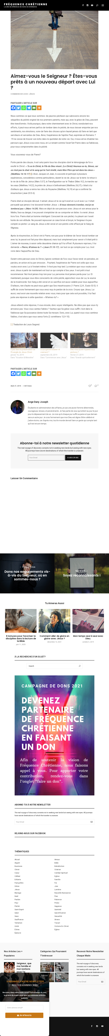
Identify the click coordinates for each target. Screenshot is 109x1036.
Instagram (87, 5)
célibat (17, 876)
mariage (18, 893)
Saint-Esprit (19, 910)
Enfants (18, 880)
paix (56, 896)
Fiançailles (19, 883)
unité (17, 926)
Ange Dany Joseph (38, 401)
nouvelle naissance (62, 893)
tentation (18, 923)
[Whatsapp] (23, 107)
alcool (17, 860)
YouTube (92, 5)
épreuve (18, 933)
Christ (17, 870)
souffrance (19, 920)
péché (17, 906)
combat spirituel (61, 873)
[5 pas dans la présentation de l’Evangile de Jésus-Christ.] (24, 340)
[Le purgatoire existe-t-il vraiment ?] (54, 340)
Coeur (17, 873)
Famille (57, 880)
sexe (16, 916)
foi (55, 883)
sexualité (58, 916)
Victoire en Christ (61, 926)
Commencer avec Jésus (23, 94)
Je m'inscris (25, 1015)
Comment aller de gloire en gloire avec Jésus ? (54, 637)
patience (58, 900)
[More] (39, 107)
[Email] (34, 107)
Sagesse (58, 906)
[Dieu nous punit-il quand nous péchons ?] (83, 340)
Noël (16, 896)
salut (17, 913)
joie (56, 886)
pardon (17, 900)
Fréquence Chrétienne (26, 4)
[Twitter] (18, 107)
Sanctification (60, 913)
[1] (12, 324)
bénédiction (59, 866)
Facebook (83, 5)
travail (57, 923)
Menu (102, 5)
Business (18, 866)
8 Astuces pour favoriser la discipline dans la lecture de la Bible (21, 638)
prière (56, 903)
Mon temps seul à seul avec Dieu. (88, 637)
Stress (57, 920)
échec (17, 930)
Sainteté (57, 910)
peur (16, 903)
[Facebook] (13, 107)
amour (57, 860)
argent (17, 863)
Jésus (17, 890)
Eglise (57, 876)
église (57, 930)
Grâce (17, 886)
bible (56, 863)
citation (57, 870)
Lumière (57, 890)
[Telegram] (28, 107)
